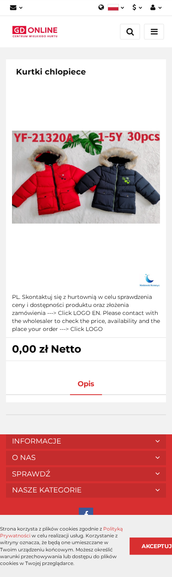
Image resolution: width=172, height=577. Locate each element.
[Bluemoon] (149, 280)
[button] (86, 441)
